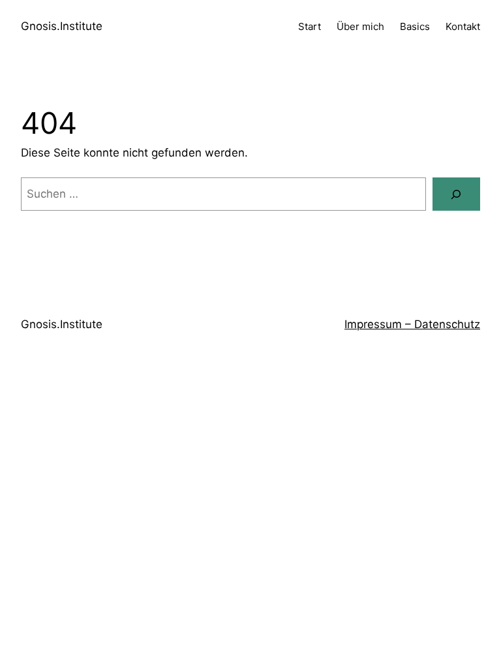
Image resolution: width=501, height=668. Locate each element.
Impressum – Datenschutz (412, 324)
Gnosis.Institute (61, 26)
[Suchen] (456, 194)
